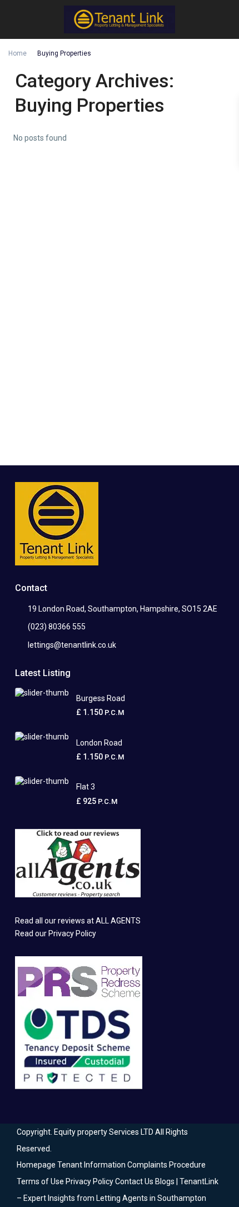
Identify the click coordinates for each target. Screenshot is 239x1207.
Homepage (36, 1164)
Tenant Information (91, 1164)
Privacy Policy (73, 933)
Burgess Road (100, 698)
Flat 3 (85, 786)
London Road (99, 742)
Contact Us (134, 1181)
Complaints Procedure (166, 1164)
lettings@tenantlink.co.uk (72, 644)
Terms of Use (40, 1181)
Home (17, 53)
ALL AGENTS (118, 920)
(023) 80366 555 (57, 626)
